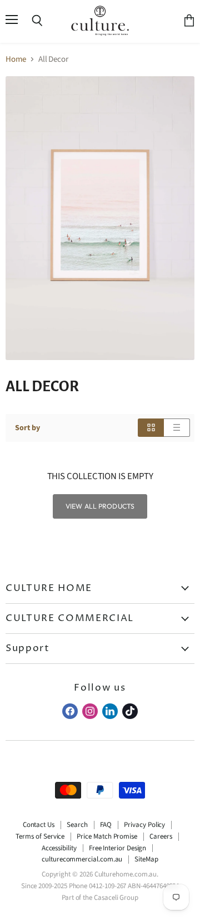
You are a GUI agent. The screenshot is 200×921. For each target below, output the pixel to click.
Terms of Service (40, 836)
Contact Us (38, 825)
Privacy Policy (144, 825)
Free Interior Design (118, 848)
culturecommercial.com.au (82, 859)
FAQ (106, 825)
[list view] (177, 427)
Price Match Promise (107, 836)
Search (77, 825)
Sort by (27, 427)
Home (16, 59)
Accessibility (59, 848)
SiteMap (146, 859)
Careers (160, 836)
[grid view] (151, 427)
